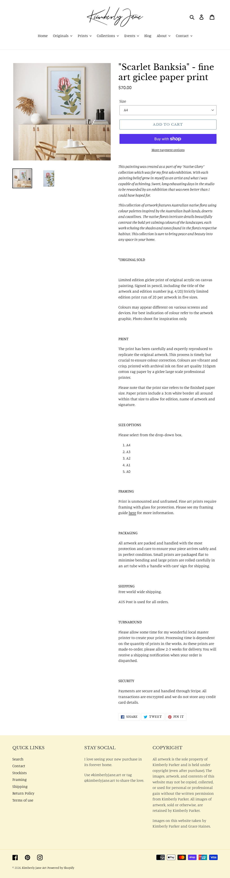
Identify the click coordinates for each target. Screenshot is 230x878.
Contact (18, 765)
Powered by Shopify (60, 867)
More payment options (168, 150)
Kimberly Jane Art (34, 867)
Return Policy (23, 793)
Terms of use (22, 800)
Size (122, 101)
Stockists (19, 772)
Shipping (20, 786)
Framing (19, 779)
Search (17, 759)
